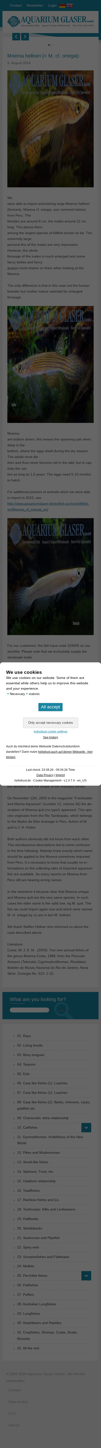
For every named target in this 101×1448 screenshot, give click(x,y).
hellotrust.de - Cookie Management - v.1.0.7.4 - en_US (50, 780)
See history (50, 737)
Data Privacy (45, 775)
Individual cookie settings (50, 731)
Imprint (60, 775)
